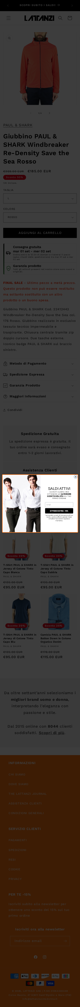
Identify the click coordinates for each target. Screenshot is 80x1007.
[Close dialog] (75, 477)
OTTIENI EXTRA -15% (59, 510)
